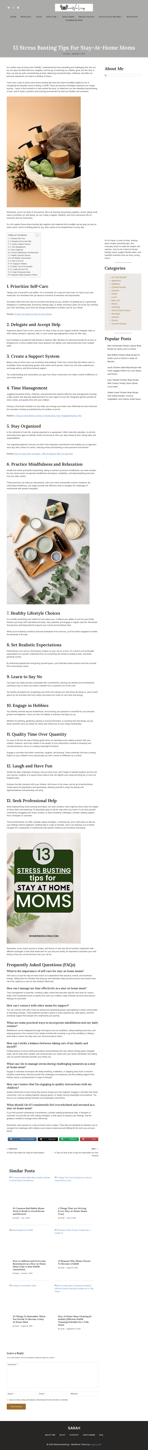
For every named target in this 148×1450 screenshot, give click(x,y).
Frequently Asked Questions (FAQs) (23, 275)
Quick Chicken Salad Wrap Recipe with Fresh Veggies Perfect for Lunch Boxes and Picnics (124, 370)
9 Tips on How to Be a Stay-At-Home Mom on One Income (76, 1152)
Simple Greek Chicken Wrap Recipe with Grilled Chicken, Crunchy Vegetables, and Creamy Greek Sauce (124, 395)
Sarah (68, 54)
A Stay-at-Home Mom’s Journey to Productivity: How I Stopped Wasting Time (48, 416)
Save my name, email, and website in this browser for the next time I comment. (38, 1400)
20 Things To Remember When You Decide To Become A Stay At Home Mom (29, 1319)
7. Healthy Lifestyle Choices (19, 255)
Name (11, 1394)
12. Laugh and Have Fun (19, 269)
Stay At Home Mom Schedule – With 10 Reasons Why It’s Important (43, 454)
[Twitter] (13, 7)
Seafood (115, 317)
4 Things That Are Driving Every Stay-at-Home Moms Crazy (72, 1211)
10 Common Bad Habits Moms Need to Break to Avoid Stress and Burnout (28, 1211)
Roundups (132, 17)
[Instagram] (18, 7)
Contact (74, 1435)
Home (13, 17)
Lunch (114, 297)
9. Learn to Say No (17, 261)
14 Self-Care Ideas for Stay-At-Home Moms (33, 314)
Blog (39, 17)
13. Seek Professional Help (20, 272)
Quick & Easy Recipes (121, 310)
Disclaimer (68, 17)
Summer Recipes (74, 20)
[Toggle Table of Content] (36, 235)
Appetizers (116, 281)
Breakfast (116, 284)
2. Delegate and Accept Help (20, 241)
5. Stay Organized (16, 250)
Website (74, 1394)
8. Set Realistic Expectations (20, 258)
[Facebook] (8, 7)
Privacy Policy (86, 17)
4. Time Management (18, 247)
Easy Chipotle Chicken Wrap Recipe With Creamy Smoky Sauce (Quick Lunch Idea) (123, 383)
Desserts (115, 291)
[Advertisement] (74, 28)
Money (115, 304)
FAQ (101, 1435)
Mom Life (116, 300)
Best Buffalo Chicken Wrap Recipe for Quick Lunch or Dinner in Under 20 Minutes (123, 358)
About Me (50, 1435)
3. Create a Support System (20, 244)
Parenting (116, 307)
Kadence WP (95, 1444)
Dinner (114, 294)
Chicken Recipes (119, 287)
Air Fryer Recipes (119, 277)
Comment (13, 1364)
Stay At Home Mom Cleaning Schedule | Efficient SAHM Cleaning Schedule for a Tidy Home (75, 1320)
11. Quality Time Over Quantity (21, 266)
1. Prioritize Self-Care (17, 238)
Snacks (115, 320)
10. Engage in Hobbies (18, 264)
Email (42, 1394)
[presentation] (29, 1189)
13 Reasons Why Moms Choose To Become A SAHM (74, 1262)
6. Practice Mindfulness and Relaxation (24, 253)
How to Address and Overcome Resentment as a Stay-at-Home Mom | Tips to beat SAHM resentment (29, 1265)
